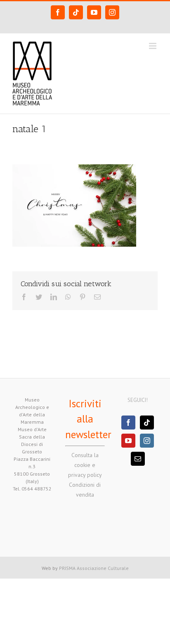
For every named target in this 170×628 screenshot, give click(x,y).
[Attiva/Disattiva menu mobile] (153, 46)
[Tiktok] (147, 423)
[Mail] (138, 459)
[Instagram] (147, 441)
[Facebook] (128, 423)
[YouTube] (128, 441)
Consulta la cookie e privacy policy (85, 465)
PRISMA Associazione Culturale (94, 568)
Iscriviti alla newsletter (88, 419)
